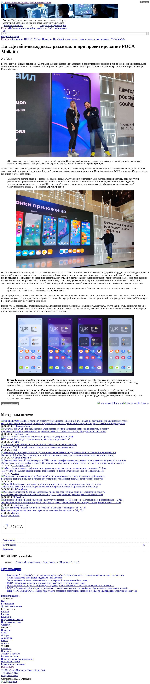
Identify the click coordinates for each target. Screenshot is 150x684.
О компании (9, 540)
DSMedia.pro (7, 667)
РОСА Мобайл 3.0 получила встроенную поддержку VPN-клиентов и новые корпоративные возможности (60, 585)
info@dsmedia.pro (9, 675)
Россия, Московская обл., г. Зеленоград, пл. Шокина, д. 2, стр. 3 (47, 562)
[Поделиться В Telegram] (136, 403)
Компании (27, 28)
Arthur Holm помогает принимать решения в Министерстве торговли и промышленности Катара (49, 486)
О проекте (6, 651)
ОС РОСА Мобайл (10, 403)
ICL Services (18, 497)
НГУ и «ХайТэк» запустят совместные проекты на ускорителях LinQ (35, 439)
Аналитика (6, 638)
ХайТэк (15, 442)
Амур (14, 450)
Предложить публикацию (53, 25)
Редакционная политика (13, 664)
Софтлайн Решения (21, 457)
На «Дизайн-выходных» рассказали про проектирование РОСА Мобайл (89, 39)
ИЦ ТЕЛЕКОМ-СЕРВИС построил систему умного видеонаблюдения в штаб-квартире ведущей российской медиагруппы (63, 423)
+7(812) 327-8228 (9, 673)
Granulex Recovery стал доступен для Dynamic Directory (34, 577)
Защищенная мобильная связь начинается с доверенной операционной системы (47, 580)
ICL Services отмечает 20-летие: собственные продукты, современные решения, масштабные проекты (52, 494)
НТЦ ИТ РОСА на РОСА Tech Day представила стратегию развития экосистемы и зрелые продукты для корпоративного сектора (72, 591)
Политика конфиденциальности (17, 659)
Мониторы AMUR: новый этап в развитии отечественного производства (38, 447)
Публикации (15, 28)
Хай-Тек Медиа (19, 489)
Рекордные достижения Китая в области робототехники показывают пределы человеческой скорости (52, 478)
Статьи (4, 632)
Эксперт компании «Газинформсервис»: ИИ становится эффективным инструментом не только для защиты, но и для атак (62, 463)
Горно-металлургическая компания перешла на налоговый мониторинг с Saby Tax (42, 510)
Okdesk (15, 473)
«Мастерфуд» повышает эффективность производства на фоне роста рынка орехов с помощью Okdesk (52, 471)
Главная (5, 28)
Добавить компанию (13, 25)
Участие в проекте (10, 653)
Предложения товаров (12, 619)
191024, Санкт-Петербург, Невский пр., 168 (23, 670)
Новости (46, 39)
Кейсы (4, 640)
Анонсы (5, 643)
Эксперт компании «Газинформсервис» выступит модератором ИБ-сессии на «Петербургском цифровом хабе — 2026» (61, 502)
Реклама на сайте (9, 656)
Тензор (15, 513)
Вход (3, 36)
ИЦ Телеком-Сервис (22, 426)
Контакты (62, 28)
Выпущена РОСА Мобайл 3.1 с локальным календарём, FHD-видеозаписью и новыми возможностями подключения (65, 575)
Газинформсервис (21, 434)
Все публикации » (10, 515)
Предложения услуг (11, 622)
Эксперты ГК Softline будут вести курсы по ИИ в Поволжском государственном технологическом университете (57, 455)
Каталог (44, 28)
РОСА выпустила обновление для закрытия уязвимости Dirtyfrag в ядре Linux (46, 583)
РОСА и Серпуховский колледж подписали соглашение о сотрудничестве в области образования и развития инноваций (67, 588)
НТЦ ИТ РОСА (32, 39)
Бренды (36, 28)
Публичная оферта (10, 661)
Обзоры (5, 635)
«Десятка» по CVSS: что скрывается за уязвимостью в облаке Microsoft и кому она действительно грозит (53, 431)
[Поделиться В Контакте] (110, 403)
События (52, 28)
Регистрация (12, 36)
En (4, 31)
